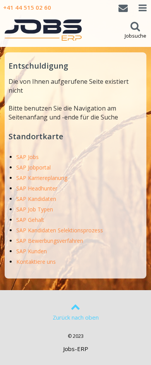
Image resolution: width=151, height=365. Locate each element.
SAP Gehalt (30, 219)
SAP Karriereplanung (41, 178)
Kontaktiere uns (36, 261)
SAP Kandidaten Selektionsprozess (59, 230)
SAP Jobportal (33, 167)
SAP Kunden (31, 251)
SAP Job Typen (34, 209)
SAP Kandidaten (36, 198)
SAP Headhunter (36, 188)
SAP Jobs (27, 157)
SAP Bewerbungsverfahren (49, 240)
